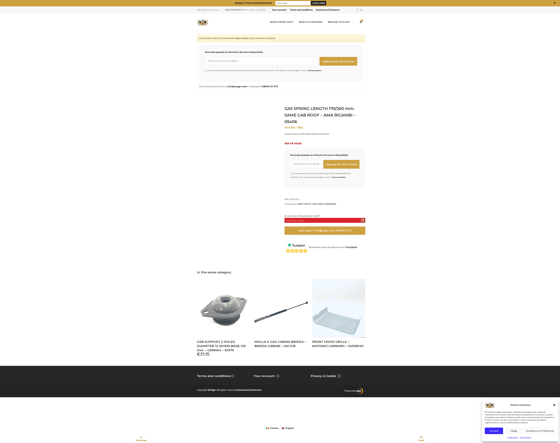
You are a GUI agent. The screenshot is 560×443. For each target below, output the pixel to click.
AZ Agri (212, 390)
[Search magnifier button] (362, 220)
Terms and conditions (301, 10)
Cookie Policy (513, 437)
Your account (279, 10)
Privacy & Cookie (323, 376)
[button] (554, 405)
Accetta (494, 430)
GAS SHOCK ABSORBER (324, 204)
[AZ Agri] (203, 22)
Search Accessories (311, 22)
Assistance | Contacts (328, 10)
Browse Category (339, 22)
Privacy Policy (526, 437)
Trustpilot (351, 247)
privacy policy (314, 70)
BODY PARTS (304, 204)
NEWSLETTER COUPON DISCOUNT (253, 3)
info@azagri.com (237, 86)
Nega (514, 430)
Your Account (264, 376)
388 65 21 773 (270, 86)
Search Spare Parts (281, 22)
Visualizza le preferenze (540, 430)
